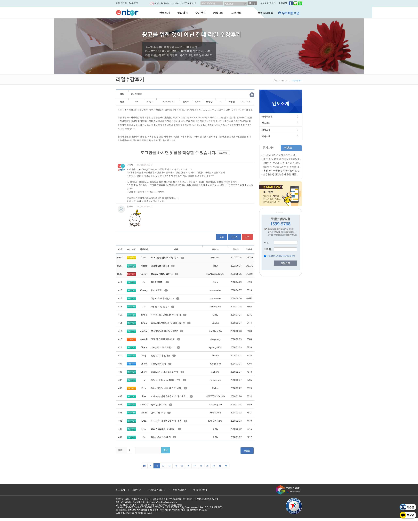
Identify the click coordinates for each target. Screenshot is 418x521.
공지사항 (268, 147)
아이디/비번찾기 (268, 3)
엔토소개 (164, 13)
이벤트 (288, 147)
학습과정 (182, 13)
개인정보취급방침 (156, 489)
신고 (247, 237)
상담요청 (285, 263)
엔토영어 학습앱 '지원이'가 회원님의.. (282, 162)
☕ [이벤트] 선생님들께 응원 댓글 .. (280, 174)
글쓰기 (234, 237)
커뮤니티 (218, 13)
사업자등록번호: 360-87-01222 (167, 499)
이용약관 (136, 489)
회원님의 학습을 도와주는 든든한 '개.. (282, 166)
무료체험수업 (290, 13)
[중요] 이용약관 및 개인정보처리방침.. (282, 159)
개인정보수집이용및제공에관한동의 (281, 256)
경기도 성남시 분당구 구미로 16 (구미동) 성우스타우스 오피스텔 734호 (149, 505)
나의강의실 (266, 13)
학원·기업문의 (179, 489)
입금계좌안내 (200, 489)
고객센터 (236, 13)
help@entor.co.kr (169, 502)
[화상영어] (127, 12)
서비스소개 (267, 116)
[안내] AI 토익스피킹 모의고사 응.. (280, 155)
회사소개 (266, 136)
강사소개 (266, 129)
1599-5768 (155, 502)
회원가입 (283, 3)
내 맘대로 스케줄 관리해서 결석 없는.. (282, 170)
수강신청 (200, 13)
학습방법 (266, 123)
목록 (222, 237)
